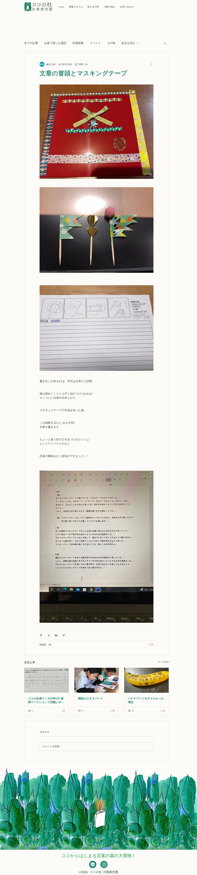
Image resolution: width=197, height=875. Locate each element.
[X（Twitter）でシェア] (48, 635)
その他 (111, 43)
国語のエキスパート (90, 698)
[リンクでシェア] (63, 635)
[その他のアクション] (151, 64)
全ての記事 (31, 43)
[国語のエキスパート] (96, 680)
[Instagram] (104, 864)
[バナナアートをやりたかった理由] (146, 680)
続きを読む (128, 43)
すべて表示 (163, 662)
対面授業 (78, 43)
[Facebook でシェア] (41, 635)
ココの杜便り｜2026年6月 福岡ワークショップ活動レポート (46, 700)
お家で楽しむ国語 (55, 43)
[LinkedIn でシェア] (56, 635)
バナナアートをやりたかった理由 (146, 700)
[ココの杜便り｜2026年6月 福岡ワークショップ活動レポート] (46, 680)
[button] (93, 6)
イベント (95, 43)
